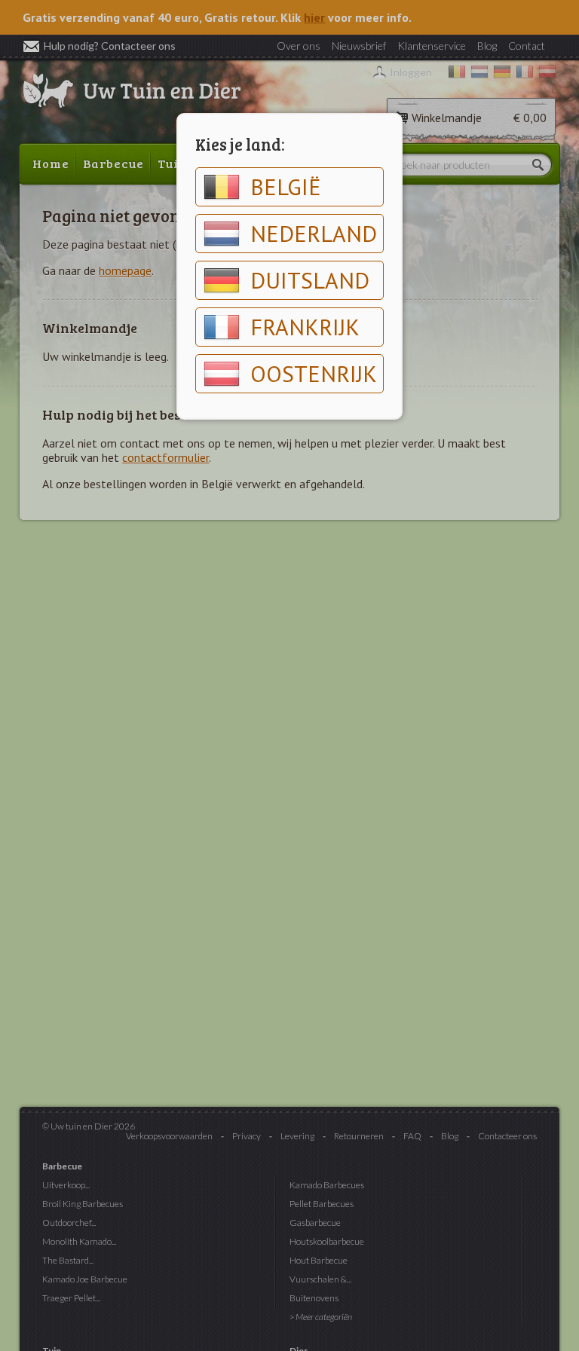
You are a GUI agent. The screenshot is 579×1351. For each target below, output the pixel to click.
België (285, 186)
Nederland (313, 233)
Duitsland (309, 280)
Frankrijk (305, 326)
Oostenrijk (313, 373)
